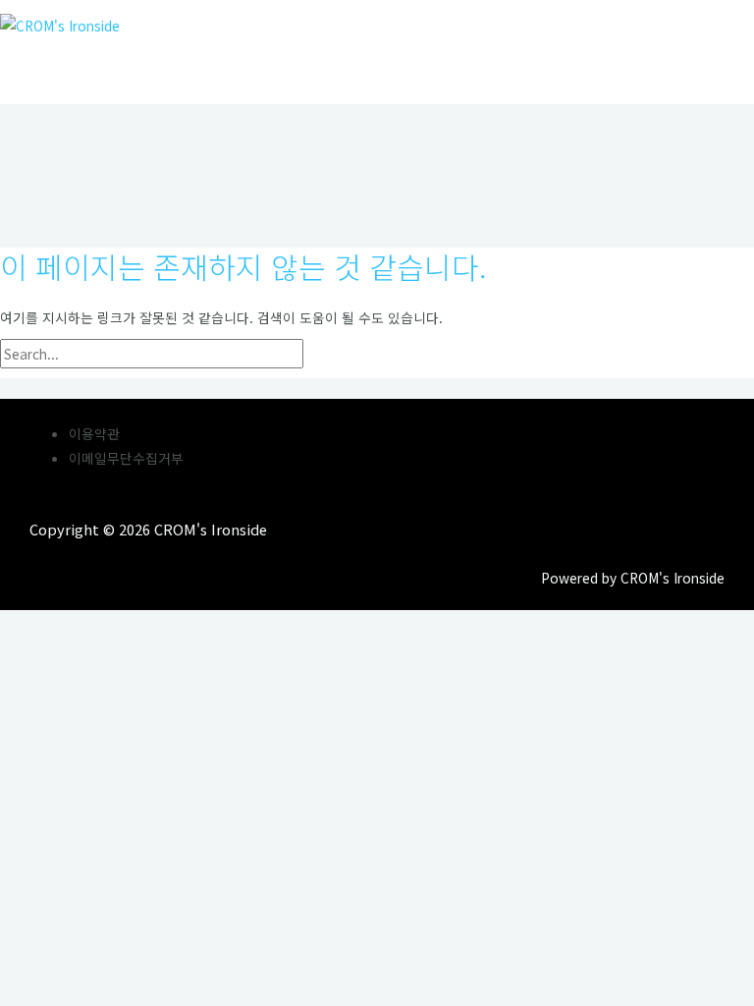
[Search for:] (197, 353)
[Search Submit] (348, 354)
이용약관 (94, 433)
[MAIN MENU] (59, 63)
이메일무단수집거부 (126, 458)
